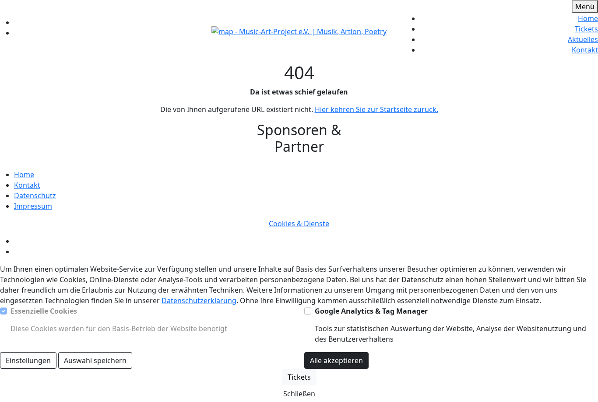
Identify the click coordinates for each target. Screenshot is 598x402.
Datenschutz (35, 195)
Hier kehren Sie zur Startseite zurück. (376, 109)
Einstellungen (28, 360)
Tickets (586, 29)
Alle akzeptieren (336, 360)
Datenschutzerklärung (199, 300)
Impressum (33, 206)
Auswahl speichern (95, 360)
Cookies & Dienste (299, 223)
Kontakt (585, 50)
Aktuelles (583, 39)
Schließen (299, 394)
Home (588, 18)
